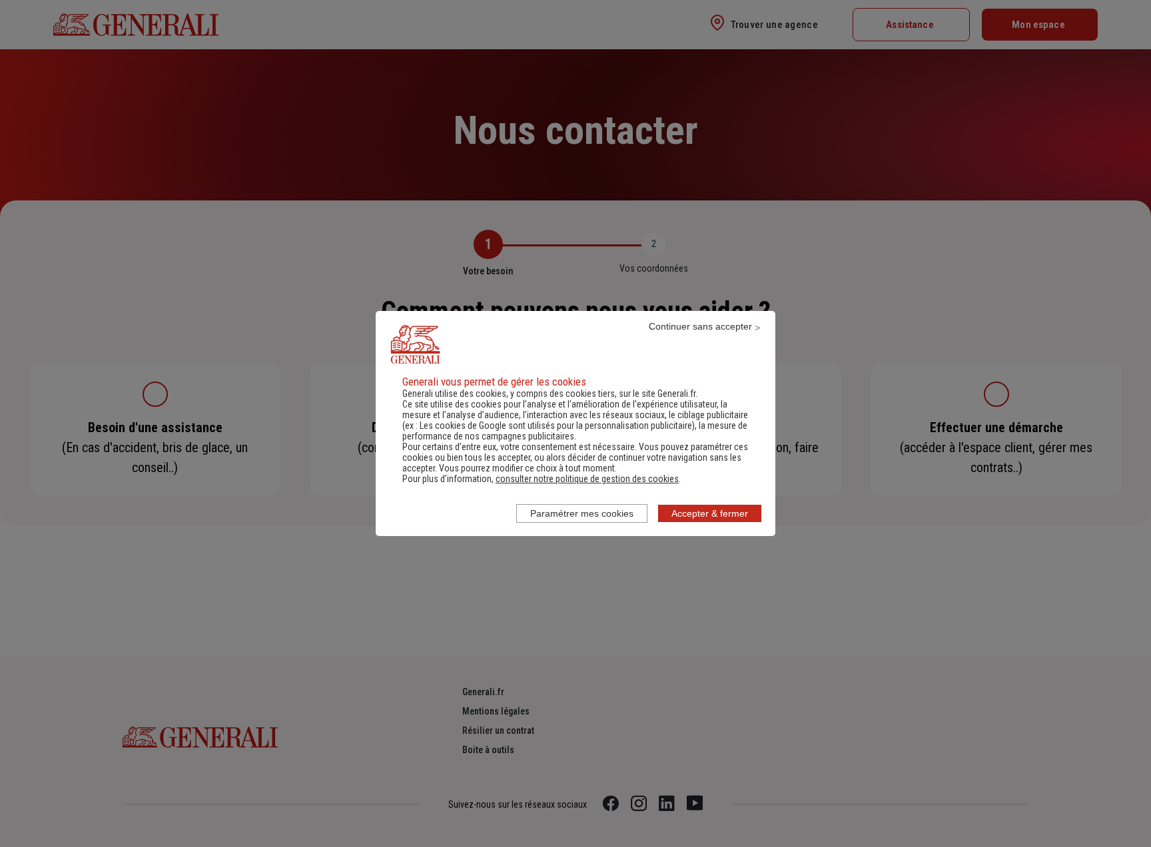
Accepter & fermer (709, 513)
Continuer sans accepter (700, 326)
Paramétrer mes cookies (581, 513)
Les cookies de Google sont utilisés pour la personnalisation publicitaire (556, 425)
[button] (587, 478)
